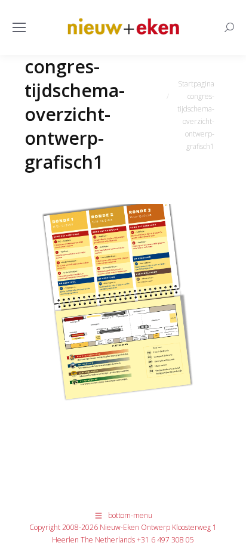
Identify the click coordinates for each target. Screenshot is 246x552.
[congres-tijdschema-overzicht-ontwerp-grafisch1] (123, 335)
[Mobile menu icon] (19, 27)
